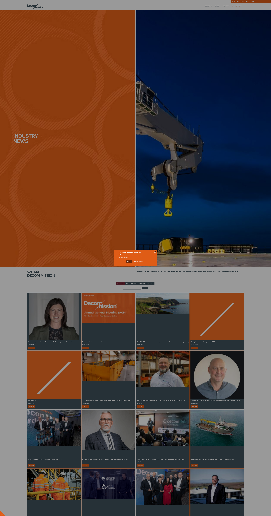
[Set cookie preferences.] (3, 513)
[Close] (155, 251)
